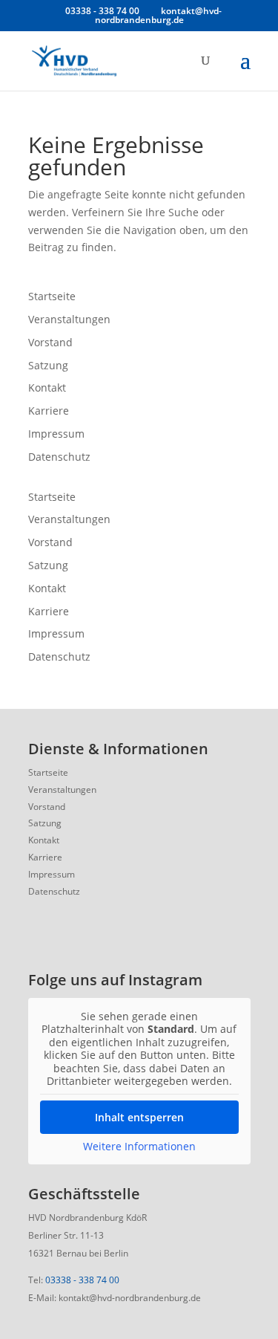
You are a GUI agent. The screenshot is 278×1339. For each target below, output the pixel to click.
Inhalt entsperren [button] (139, 1117)
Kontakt (47, 387)
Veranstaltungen (69, 319)
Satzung (48, 365)
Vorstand (50, 342)
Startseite (52, 296)
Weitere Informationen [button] (139, 1146)
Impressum (56, 434)
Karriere (48, 410)
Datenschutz (59, 457)
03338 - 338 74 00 (82, 1280)
